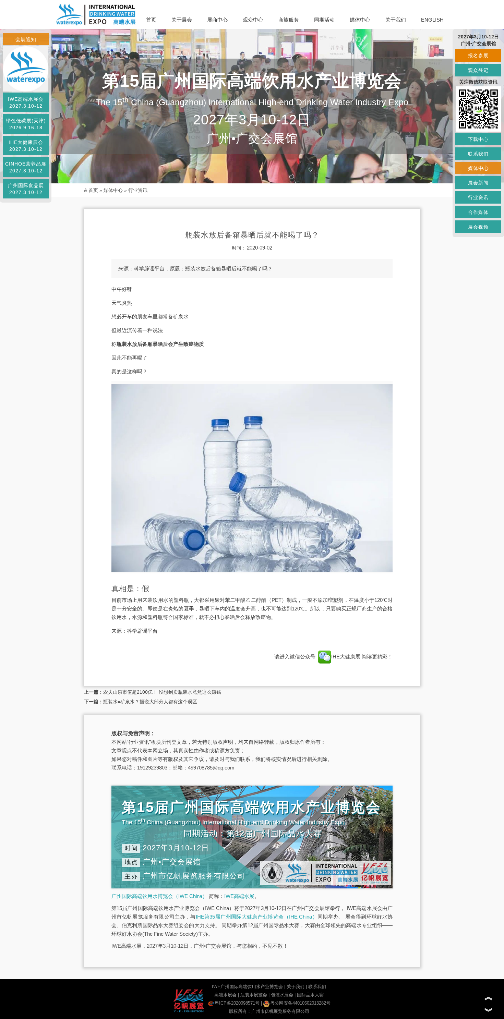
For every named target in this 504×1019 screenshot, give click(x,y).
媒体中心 (360, 20)
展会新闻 (478, 182)
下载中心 (478, 139)
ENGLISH (432, 20)
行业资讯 (137, 190)
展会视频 (478, 227)
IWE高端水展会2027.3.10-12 (26, 102)
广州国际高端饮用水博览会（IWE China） (159, 896)
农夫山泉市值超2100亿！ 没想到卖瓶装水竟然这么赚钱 (162, 692)
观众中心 (253, 20)
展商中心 (217, 20)
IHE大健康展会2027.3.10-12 (26, 145)
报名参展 (478, 55)
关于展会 (181, 20)
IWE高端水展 (239, 896)
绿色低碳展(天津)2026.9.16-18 (26, 124)
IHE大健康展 (346, 656)
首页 (151, 20)
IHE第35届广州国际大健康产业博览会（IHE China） (256, 917)
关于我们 (395, 20)
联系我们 (317, 986)
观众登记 (478, 70)
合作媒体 (478, 212)
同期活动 (324, 20)
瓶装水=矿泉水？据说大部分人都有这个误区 (150, 701)
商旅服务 (288, 20)
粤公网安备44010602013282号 (300, 1003)
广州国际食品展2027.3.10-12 (26, 189)
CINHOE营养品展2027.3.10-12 (25, 167)
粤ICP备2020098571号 (237, 1003)
